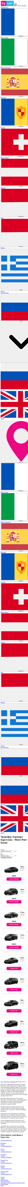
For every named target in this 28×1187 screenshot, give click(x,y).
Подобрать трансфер (6, 857)
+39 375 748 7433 (5, 1181)
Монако (3, 248)
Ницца (2, 37)
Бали (2, 218)
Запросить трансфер (14, 879)
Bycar (2, 1081)
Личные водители (11, 1182)
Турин (6, 67)
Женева (3, 157)
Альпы (6, 37)
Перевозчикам (4, 1184)
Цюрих (7, 157)
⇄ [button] (1, 853)
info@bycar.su (4, 1180)
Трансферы (13, 1081)
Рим (9, 67)
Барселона (3, 97)
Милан (2, 67)
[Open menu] (1, 420)
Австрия (3, 187)
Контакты (6, 292)
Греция (2, 291)
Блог (2, 292)
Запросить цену (14, 968)
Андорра (3, 127)
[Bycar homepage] (7, 5)
